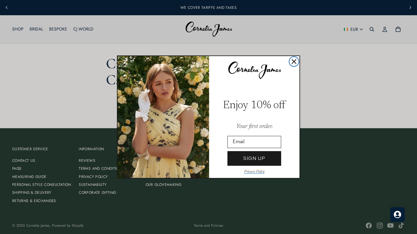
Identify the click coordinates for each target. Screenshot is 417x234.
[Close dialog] (294, 61)
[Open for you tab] (397, 214)
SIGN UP (254, 158)
